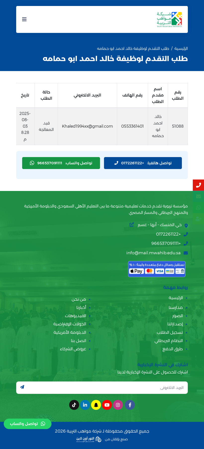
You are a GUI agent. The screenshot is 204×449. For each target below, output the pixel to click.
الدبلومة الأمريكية (69, 332)
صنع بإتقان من (116, 439)
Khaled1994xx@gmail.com (87, 126)
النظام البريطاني (168, 340)
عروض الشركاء (73, 348)
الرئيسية (181, 48)
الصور (177, 315)
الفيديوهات (75, 315)
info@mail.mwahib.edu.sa (153, 252)
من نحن (79, 299)
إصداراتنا (175, 323)
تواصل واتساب (24, 423)
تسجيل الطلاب (170, 332)
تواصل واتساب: (64, 163)
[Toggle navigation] (24, 19)
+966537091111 (166, 243)
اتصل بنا (78, 340)
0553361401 (132, 126)
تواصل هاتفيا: (146, 163)
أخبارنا (81, 307)
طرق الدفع (172, 348)
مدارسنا (176, 307)
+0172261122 (168, 234)
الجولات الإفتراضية (69, 323)
